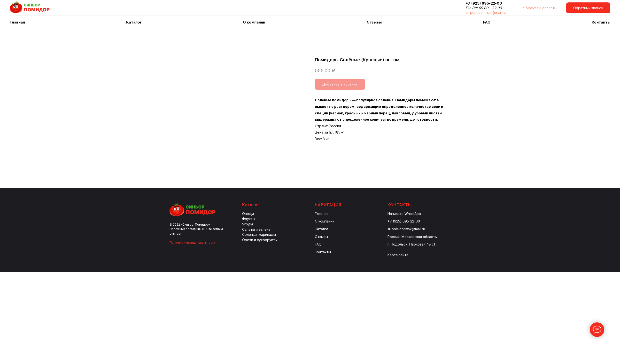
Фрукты (248, 219)
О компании (254, 22)
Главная (17, 22)
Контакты (601, 22)
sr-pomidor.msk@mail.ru (406, 229)
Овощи (248, 214)
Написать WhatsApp (404, 214)
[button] (588, 7)
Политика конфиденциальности (192, 242)
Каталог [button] (134, 22)
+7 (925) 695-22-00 (404, 221)
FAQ (486, 22)
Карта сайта (398, 255)
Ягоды (247, 224)
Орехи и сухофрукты (259, 240)
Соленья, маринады (259, 234)
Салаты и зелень (256, 229)
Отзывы (374, 22)
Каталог (321, 229)
